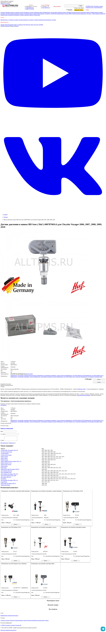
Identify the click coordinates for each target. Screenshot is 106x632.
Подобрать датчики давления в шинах (33, 12)
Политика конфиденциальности (8, 630)
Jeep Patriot (3, 478)
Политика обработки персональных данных (38, 620)
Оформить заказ (80, 9)
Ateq (37, 24)
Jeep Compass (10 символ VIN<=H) (9, 474)
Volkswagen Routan (5, 485)
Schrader (3, 24)
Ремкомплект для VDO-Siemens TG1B (75, 375)
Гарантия (88, 7)
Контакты (99, 7)
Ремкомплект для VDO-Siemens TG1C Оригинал (69, 376)
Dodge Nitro (4, 467)
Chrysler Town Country (6, 455)
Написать (12, 442)
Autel (34, 24)
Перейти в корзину (5, 3)
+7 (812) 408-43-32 (45, 7)
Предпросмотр (4, 442)
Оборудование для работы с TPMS (45, 13)
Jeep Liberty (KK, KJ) (6, 477)
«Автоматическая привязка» (84, 395)
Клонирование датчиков (50, 19)
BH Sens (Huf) (29, 24)
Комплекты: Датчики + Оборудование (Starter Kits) (92, 13)
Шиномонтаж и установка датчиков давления (12, 19)
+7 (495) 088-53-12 (29, 7)
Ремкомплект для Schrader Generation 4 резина (45, 376)
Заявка (98, 382)
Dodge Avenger (4, 456)
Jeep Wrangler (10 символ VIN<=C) (9, 480)
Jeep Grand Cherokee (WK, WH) (8, 475)
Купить (98, 379)
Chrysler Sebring (5, 453)
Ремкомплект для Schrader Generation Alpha (91, 376)
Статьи (95, 7)
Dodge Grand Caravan (6, 464)
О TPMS (88, 6)
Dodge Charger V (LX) (6, 463)
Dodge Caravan (4, 459)
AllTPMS (41, 24)
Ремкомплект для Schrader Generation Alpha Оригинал (24, 375)
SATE (6, 24)
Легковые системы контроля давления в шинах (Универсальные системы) (84, 12)
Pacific (15, 24)
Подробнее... (4, 405)
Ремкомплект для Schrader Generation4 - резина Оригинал (51, 375)
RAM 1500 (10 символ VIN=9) (8, 483)
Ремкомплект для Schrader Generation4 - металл (22, 376)
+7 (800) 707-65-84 (29, 9)
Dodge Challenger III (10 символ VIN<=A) (11, 461)
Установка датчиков (10, 625)
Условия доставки (5, 620)
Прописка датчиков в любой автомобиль (33, 19)
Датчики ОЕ (18, 625)
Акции (92, 6)
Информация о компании (7, 615)
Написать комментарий (7, 428)
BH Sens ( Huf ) (82, 389)
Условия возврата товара (20, 620)
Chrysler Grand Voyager (6, 451)
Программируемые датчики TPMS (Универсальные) (67, 13)
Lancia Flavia (4, 481)
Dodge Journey (4, 466)
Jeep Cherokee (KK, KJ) (6, 470)
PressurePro (10, 24)
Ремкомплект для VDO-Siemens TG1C (94, 375)
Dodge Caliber (4, 458)
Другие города (57, 6)
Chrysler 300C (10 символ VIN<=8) (9, 450)
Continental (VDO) (21, 24)
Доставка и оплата (98, 6)
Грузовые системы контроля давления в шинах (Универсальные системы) (19, 13)
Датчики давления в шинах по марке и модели (12, 12)
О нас (91, 7)
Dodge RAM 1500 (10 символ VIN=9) (10, 469)
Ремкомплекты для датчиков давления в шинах (54, 12)
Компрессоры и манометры (7, 15)
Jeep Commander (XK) (6, 472)
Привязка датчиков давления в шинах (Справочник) (27, 15)
